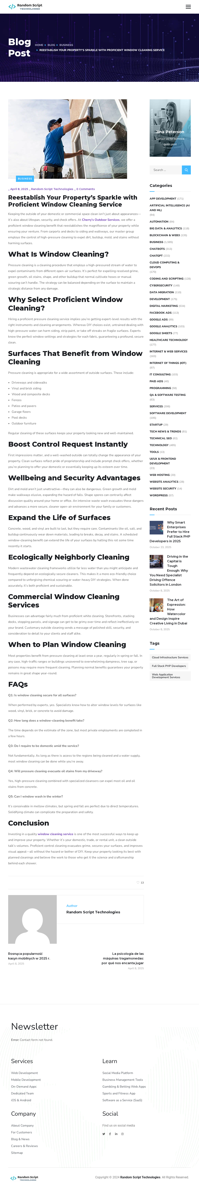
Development (160, 299)
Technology (159, 445)
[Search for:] (170, 170)
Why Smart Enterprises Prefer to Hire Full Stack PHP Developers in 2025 (170, 532)
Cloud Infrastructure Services (170, 657)
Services (156, 406)
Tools (154, 452)
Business (66, 45)
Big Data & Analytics (166, 228)
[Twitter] (103, 1134)
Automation (159, 222)
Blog (51, 45)
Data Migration (162, 292)
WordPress (159, 495)
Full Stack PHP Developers (169, 666)
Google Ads (159, 319)
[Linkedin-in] (116, 1134)
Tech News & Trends (165, 431)
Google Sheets (161, 333)
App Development (163, 199)
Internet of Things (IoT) (168, 363)
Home (39, 45)
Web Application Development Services (166, 676)
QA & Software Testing (168, 395)
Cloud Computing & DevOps (164, 265)
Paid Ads (156, 381)
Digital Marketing (164, 306)
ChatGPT (156, 256)
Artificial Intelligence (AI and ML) (170, 208)
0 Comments (85, 189)
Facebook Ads (161, 313)
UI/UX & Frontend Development (163, 461)
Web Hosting (160, 475)
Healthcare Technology (169, 340)
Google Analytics (163, 326)
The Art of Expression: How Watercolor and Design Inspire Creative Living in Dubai (168, 611)
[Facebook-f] (110, 1134)
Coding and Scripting (166, 279)
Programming (160, 388)
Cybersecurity (161, 285)
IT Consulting (160, 374)
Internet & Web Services (168, 351)
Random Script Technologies (52, 189)
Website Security (163, 488)
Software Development (168, 413)
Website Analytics (164, 482)
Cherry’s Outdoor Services (101, 220)
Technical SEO (161, 438)
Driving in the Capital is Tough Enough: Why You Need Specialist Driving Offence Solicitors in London (169, 570)
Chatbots (157, 249)
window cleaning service (55, 834)
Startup (156, 425)
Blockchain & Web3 (165, 235)
